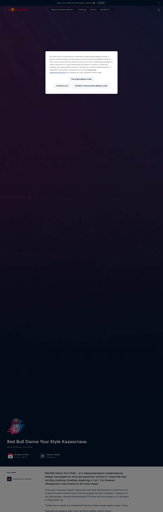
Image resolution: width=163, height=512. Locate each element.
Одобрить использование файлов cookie (91, 86)
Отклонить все (62, 86)
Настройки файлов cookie (81, 79)
